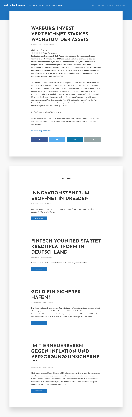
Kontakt (101, 5)
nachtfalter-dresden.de (15, 5)
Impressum (110, 5)
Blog (93, 5)
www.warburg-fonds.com (41, 131)
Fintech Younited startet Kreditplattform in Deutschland (66, 247)
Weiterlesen (39, 218)
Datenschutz (120, 5)
